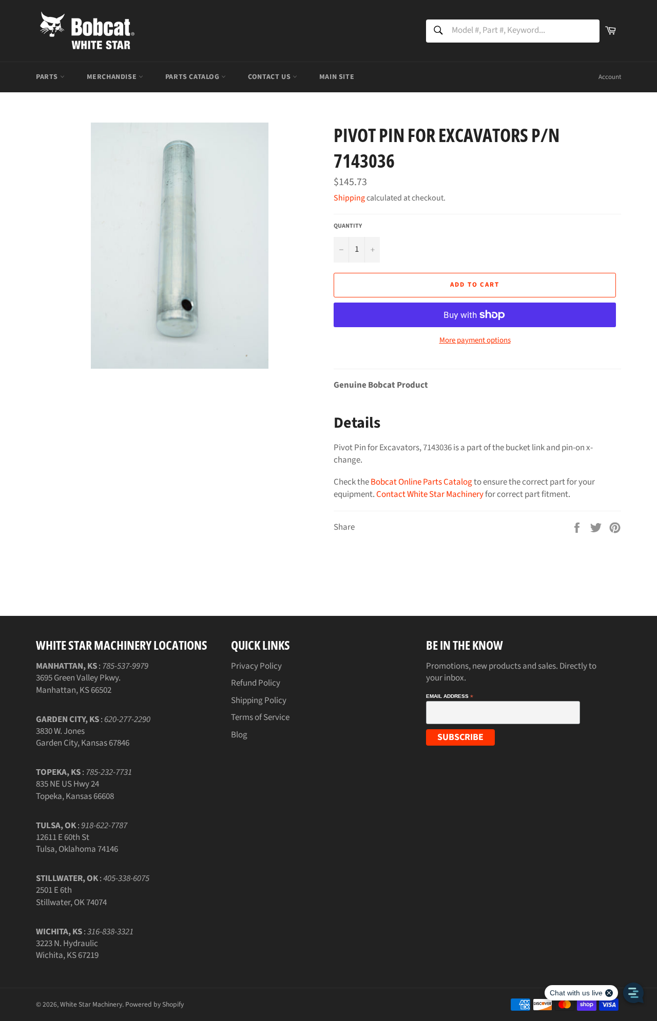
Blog (239, 735)
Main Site (336, 77)
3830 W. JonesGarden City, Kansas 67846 (82, 737)
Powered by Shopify (154, 1004)
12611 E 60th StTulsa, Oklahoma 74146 (77, 843)
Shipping (349, 198)
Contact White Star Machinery (430, 494)
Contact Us (270, 77)
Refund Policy (255, 683)
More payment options (475, 340)
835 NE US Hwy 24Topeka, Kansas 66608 (75, 790)
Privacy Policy (256, 666)
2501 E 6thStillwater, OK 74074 (71, 896)
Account (609, 77)
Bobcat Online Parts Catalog (421, 482)
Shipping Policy (258, 700)
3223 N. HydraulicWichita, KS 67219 (67, 949)
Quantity (348, 226)
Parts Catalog (193, 77)
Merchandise (113, 77)
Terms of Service (260, 717)
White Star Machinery (91, 1004)
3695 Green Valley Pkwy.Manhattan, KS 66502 (78, 684)
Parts (48, 77)
